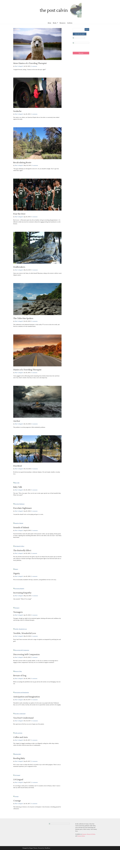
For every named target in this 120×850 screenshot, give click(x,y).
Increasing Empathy (22, 593)
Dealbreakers (19, 267)
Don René (17, 466)
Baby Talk (17, 487)
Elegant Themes (33, 848)
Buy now (81, 53)
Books (54, 23)
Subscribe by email (79, 34)
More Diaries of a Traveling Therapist (30, 63)
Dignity (16, 573)
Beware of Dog (19, 675)
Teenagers (18, 612)
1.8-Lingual (18, 779)
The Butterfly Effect (22, 550)
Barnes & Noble (91, 834)
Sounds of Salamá (21, 527)
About (49, 23)
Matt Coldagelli (19, 66)
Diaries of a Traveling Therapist (27, 369)
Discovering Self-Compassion (26, 654)
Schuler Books (81, 836)
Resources (62, 23)
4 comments (34, 114)
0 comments (34, 66)
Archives (69, 23)
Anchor (16, 421)
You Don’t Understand (23, 718)
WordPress (47, 848)
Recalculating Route (22, 162)
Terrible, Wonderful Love (24, 633)
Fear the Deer (19, 214)
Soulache (17, 111)
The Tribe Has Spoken (23, 318)
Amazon (84, 834)
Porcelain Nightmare (22, 508)
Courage (17, 800)
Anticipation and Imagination (26, 696)
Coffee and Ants (20, 737)
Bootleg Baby (19, 758)
